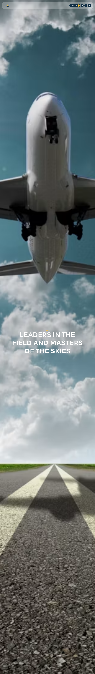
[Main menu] (89, 5)
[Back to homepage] (7, 6)
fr (82, 5)
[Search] (85, 5)
